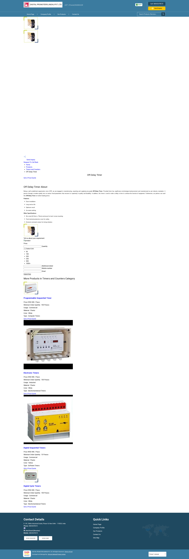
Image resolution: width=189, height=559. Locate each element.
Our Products (61, 14)
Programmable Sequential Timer (37, 298)
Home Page (30, 14)
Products (29, 167)
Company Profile (46, 14)
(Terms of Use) (68, 551)
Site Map (96, 538)
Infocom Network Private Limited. (57, 554)
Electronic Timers (31, 373)
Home (28, 165)
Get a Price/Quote (30, 178)
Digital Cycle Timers (32, 486)
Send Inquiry (158, 8)
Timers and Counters (33, 169)
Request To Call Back (31, 162)
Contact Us (75, 14)
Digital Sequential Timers (34, 448)
